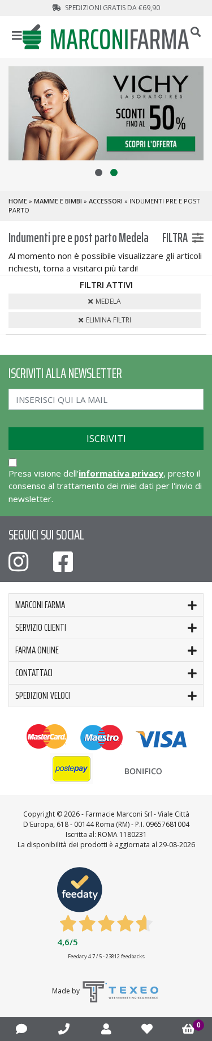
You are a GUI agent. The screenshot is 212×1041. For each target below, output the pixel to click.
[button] (98, 172)
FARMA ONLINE (37, 650)
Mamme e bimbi (58, 201)
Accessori (106, 201)
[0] (188, 1029)
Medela (108, 301)
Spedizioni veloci (42, 695)
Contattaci (34, 673)
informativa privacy (121, 473)
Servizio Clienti (40, 627)
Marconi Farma (40, 605)
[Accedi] (106, 1028)
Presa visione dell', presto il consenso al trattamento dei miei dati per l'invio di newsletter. (105, 486)
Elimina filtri (108, 320)
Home (17, 201)
